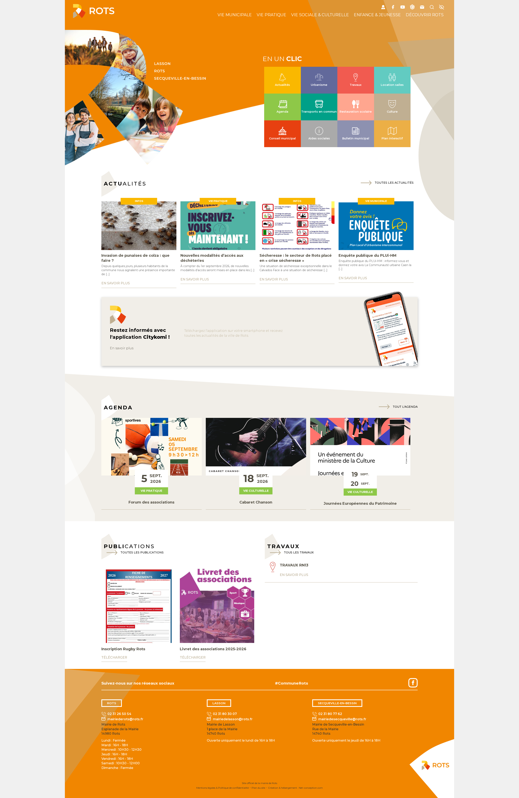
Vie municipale (235, 14)
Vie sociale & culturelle (320, 14)
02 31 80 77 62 (330, 714)
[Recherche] (431, 8)
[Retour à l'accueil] (93, 17)
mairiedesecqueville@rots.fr (342, 719)
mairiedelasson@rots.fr (233, 719)
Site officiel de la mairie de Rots (259, 783)
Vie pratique (271, 14)
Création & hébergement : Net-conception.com (295, 787)
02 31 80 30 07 (225, 714)
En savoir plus (121, 348)
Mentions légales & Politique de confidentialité (222, 787)
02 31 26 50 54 (119, 714)
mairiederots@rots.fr (125, 719)
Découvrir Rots (425, 14)
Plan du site (258, 787)
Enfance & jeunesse (377, 14)
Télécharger (114, 657)
